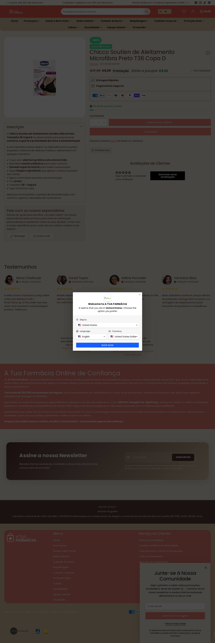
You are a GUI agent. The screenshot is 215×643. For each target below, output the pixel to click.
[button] (107, 325)
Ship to (83, 319)
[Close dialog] (139, 294)
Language (85, 331)
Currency (117, 331)
